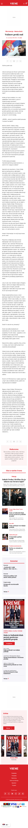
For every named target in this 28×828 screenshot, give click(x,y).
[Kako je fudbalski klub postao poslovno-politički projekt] (5, 511)
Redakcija (14, 773)
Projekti (14, 785)
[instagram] (16, 794)
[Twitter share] (11, 61)
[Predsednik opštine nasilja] (5, 537)
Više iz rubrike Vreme (14, 471)
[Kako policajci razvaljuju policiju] (5, 526)
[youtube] (12, 794)
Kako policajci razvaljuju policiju (17, 526)
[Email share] (14, 61)
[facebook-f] (5, 794)
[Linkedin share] (20, 61)
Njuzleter (14, 783)
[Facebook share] (7, 61)
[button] (4, 748)
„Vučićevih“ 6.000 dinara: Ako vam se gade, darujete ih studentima (10, 568)
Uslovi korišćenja (14, 780)
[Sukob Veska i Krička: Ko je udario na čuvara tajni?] (14, 497)
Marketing (14, 778)
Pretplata (14, 775)
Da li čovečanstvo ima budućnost (11, 672)
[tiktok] (19, 794)
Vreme (10, 799)
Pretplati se (9, 643)
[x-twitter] (9, 794)
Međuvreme (20, 455)
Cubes (21, 799)
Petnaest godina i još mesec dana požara (10, 576)
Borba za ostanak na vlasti (16, 548)
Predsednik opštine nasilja (15, 537)
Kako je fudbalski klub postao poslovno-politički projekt (17, 514)
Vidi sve (5, 591)
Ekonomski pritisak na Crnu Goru (13, 665)
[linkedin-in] (23, 794)
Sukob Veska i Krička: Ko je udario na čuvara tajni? (14, 481)
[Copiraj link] (17, 61)
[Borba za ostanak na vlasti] (5, 548)
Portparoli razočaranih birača (11, 585)
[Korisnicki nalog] (23, 3)
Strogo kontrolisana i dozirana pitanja (14, 658)
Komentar (14, 561)
